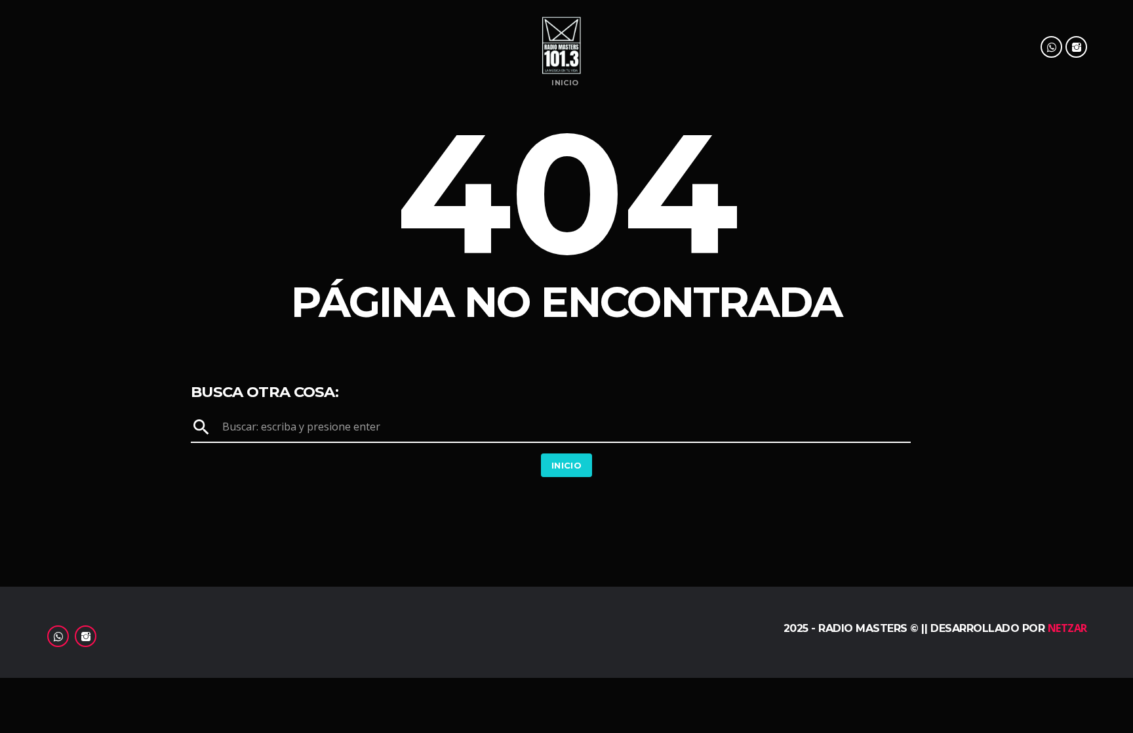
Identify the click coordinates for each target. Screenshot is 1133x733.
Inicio (564, 83)
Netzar (1067, 628)
